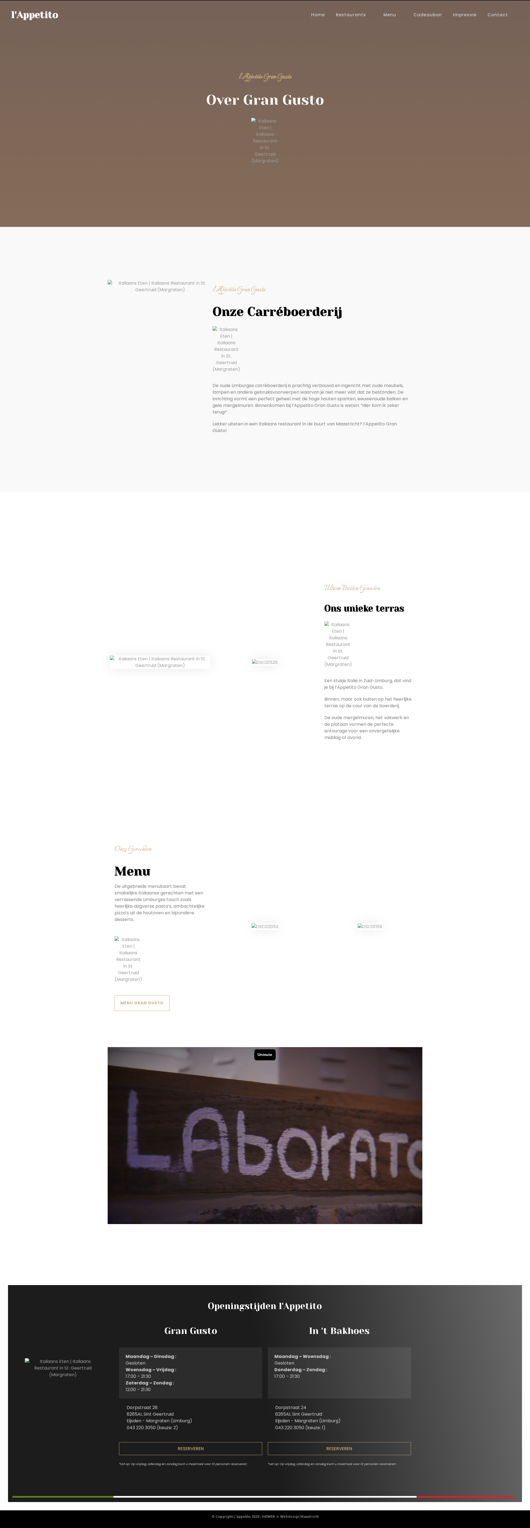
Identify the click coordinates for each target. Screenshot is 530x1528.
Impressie (464, 15)
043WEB (268, 1516)
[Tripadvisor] (276, 1478)
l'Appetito (34, 14)
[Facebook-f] (253, 1478)
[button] (190, 1448)
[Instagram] (264, 1478)
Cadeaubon (428, 15)
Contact (497, 15)
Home (318, 15)
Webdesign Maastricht (299, 1516)
